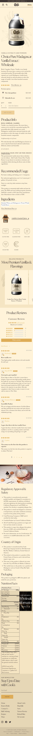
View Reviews (15, 85)
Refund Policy (21, 714)
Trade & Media (13, 733)
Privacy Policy (25, 731)
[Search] (6, 5)
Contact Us (4, 709)
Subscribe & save (10, 98)
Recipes (3, 714)
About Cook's (21, 703)
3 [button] (16, 457)
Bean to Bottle (5, 706)
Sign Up (7, 696)
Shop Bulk (20, 706)
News (19, 709)
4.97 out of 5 (21, 323)
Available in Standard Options (19, 218)
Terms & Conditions (7, 731)
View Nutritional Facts (8, 209)
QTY (2, 102)
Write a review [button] (16, 340)
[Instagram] (2, 722)
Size (10, 102)
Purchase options (5, 89)
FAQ (7, 733)
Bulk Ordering (5, 711)
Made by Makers (23, 733)
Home (3, 703)
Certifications (17, 731)
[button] (9, 328)
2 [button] (14, 457)
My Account (21, 717)
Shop (2, 717)
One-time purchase (10, 93)
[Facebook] (6, 722)
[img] (5, 351)
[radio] (3, 93)
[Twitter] (10, 722)
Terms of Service (22, 711)
